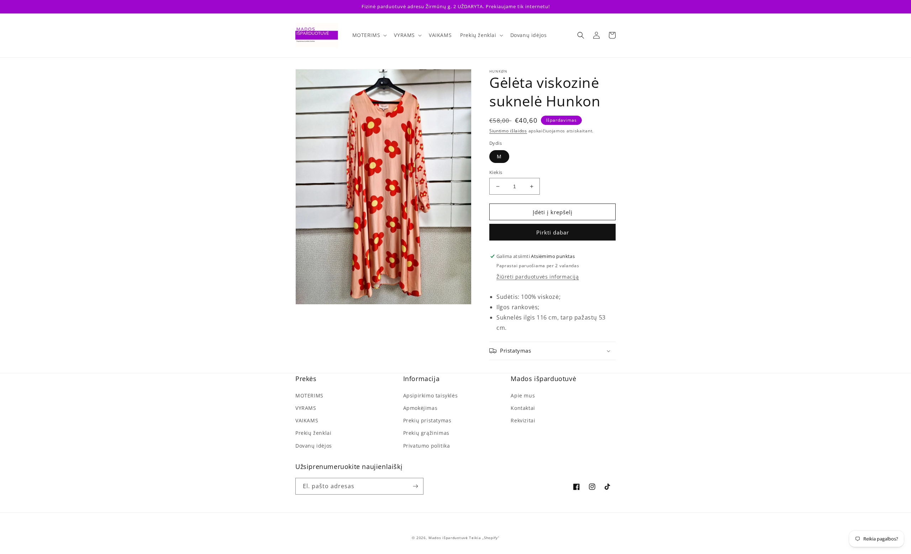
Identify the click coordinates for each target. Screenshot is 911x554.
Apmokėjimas (420, 408)
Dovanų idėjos (313, 445)
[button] (369, 35)
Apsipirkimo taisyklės (430, 395)
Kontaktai (523, 408)
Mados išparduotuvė (448, 537)
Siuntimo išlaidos (508, 131)
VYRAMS (305, 408)
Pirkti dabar (552, 232)
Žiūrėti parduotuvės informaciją (537, 276)
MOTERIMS (309, 395)
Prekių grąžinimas (426, 432)
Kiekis (495, 172)
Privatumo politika (426, 445)
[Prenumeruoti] (415, 486)
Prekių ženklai (313, 432)
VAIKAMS (306, 420)
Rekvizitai (523, 420)
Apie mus (523, 395)
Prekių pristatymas (427, 420)
